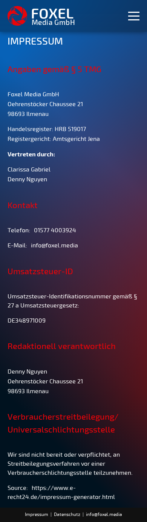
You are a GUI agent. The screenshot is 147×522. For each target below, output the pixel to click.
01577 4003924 (55, 230)
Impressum (36, 514)
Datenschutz (67, 514)
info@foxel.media (54, 245)
